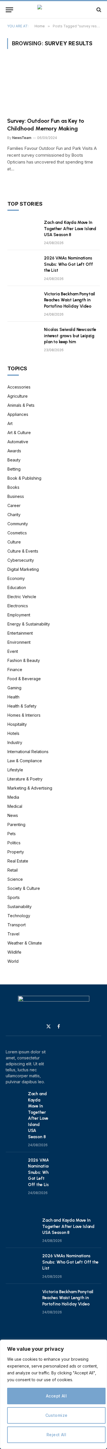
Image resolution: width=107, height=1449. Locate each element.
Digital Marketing (23, 569)
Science (15, 879)
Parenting (16, 824)
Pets (11, 833)
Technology (18, 915)
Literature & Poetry (25, 778)
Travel (13, 933)
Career (14, 505)
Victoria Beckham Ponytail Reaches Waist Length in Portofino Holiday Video (69, 300)
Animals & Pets (21, 405)
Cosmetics (17, 532)
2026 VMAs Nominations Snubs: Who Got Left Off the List (68, 264)
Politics (14, 842)
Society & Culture (23, 888)
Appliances (17, 414)
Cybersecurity (20, 560)
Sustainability (19, 906)
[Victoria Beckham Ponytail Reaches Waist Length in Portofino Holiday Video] (23, 301)
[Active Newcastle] (53, 9)
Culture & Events (22, 551)
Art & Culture (19, 432)
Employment (18, 614)
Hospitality (17, 724)
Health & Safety (22, 706)
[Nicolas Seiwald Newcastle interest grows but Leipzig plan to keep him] (23, 337)
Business (15, 496)
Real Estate (17, 861)
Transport (16, 924)
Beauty (14, 459)
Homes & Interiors (24, 715)
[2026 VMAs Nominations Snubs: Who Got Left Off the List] (23, 265)
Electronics (17, 605)
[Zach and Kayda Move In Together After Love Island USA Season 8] (23, 230)
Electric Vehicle (21, 596)
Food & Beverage (24, 678)
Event (12, 651)
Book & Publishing (24, 478)
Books (13, 487)
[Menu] (9, 9)
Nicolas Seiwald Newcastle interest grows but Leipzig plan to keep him (70, 335)
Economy (16, 578)
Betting (14, 469)
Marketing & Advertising (29, 788)
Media (13, 797)
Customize (56, 1415)
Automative (17, 441)
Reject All (56, 1434)
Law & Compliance (24, 760)
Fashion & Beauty (23, 660)
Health (13, 696)
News (12, 815)
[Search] (98, 9)
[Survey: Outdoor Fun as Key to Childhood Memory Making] (53, 86)
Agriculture (17, 396)
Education (16, 587)
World (13, 961)
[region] (53, 1394)
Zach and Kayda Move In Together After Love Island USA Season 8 (70, 228)
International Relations (28, 751)
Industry (14, 742)
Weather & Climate (24, 943)
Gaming (14, 687)
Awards (14, 450)
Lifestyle (15, 769)
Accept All (56, 1395)
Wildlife (14, 952)
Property (15, 851)
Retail (12, 870)
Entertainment (20, 633)
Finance (14, 669)
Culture (14, 541)
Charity (14, 514)
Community (17, 523)
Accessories (19, 387)
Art (10, 423)
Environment (19, 642)
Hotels (13, 733)
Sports (13, 897)
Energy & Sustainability (28, 624)
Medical (14, 806)
